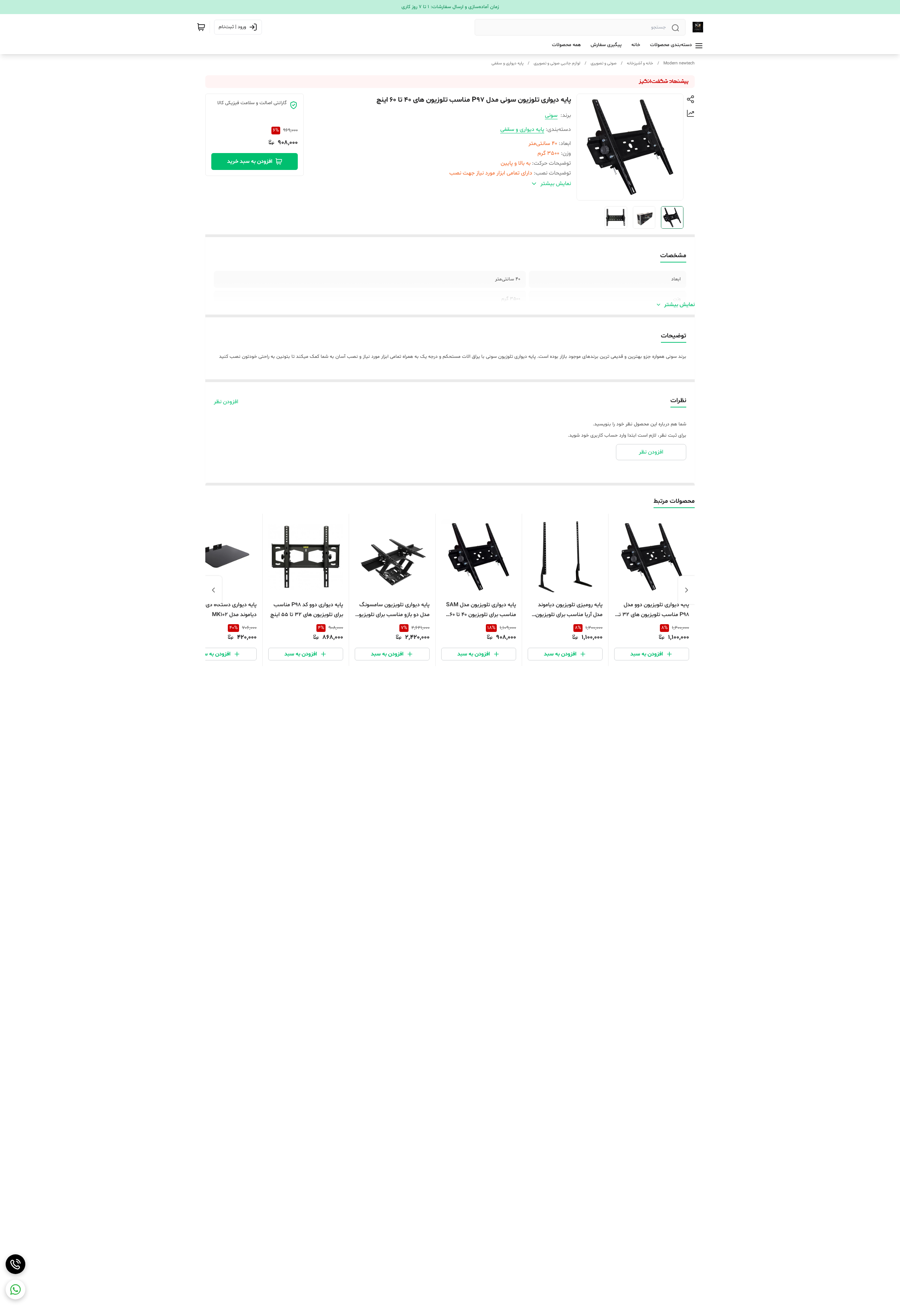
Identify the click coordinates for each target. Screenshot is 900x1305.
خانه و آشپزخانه (640, 63)
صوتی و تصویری (604, 63)
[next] (213, 590)
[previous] (686, 590)
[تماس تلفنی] (15, 1264)
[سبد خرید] (201, 27)
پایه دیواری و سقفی (507, 63)
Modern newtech (679, 63)
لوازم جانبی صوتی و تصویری (557, 63)
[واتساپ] (15, 1289)
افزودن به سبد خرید (249, 161)
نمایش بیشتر (679, 305)
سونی (551, 115)
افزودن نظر (226, 402)
